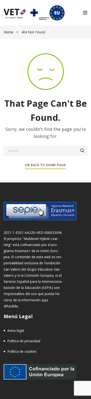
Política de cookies (22, 351)
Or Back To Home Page (45, 165)
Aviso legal (15, 330)
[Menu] (85, 12)
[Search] (82, 151)
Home (9, 32)
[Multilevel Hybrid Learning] (34, 12)
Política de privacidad (23, 341)
